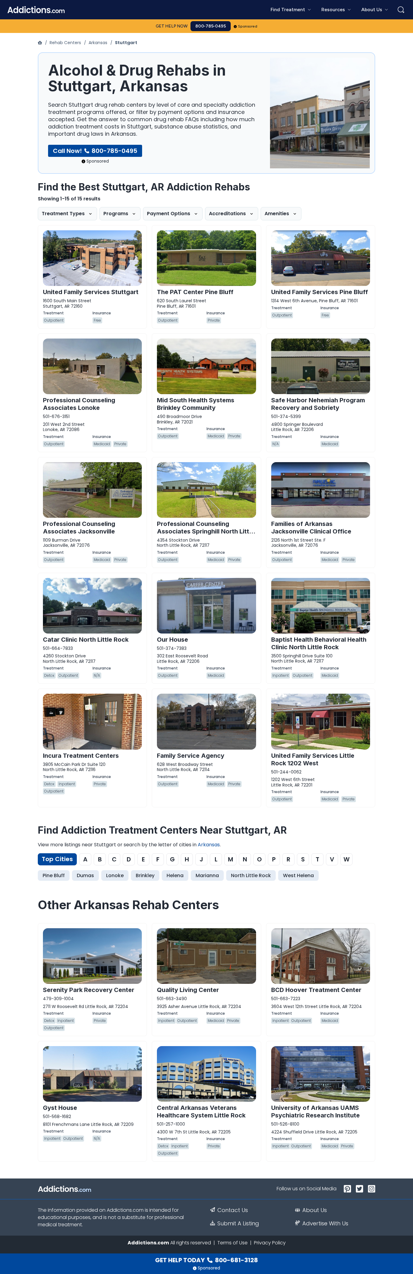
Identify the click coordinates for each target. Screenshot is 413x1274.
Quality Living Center (188, 990)
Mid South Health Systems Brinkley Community (195, 404)
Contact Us (232, 1210)
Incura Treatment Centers (81, 755)
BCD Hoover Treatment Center (316, 990)
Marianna (207, 875)
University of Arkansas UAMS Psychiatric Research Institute (315, 1111)
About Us (314, 1210)
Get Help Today (206, 1260)
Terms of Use (232, 1242)
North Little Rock (251, 875)
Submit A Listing (238, 1223)
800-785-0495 (210, 26)
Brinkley (145, 875)
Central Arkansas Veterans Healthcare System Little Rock (201, 1111)
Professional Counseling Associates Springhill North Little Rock (205, 531)
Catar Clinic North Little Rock (85, 639)
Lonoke (115, 875)
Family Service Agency (190, 755)
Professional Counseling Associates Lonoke (79, 404)
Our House (172, 639)
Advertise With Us (325, 1223)
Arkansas (98, 43)
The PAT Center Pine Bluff (195, 292)
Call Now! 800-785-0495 (95, 151)
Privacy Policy (270, 1242)
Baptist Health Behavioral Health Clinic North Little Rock (318, 643)
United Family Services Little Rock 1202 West (312, 759)
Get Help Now (172, 26)
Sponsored (248, 26)
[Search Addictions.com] (401, 10)
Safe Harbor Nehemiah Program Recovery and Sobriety (318, 404)
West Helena (298, 875)
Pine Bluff (54, 875)
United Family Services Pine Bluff (319, 292)
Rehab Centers (65, 43)
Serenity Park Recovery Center (88, 990)
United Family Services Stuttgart (90, 292)
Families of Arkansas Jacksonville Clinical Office (311, 527)
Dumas (85, 875)
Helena (175, 875)
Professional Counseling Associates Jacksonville (79, 527)
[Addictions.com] (40, 43)
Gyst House (60, 1107)
